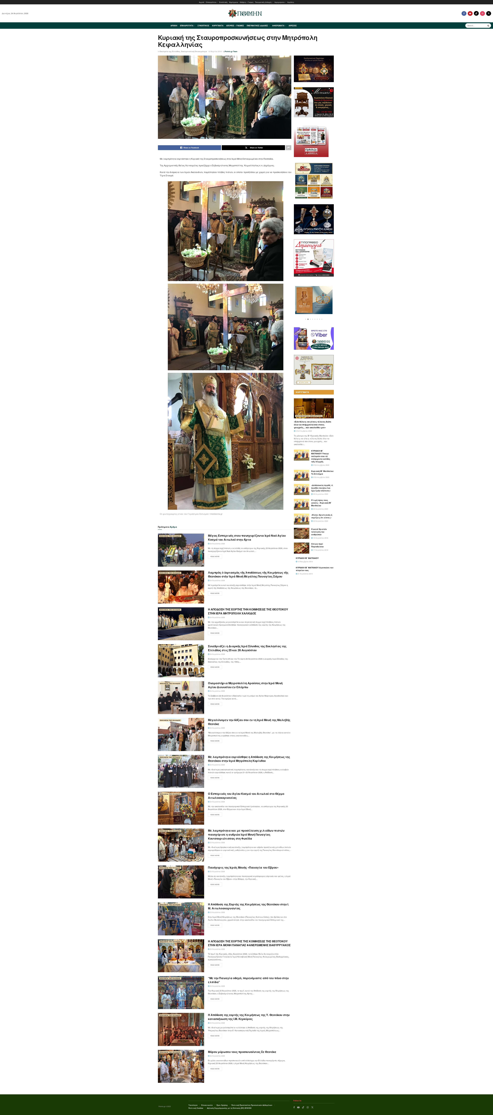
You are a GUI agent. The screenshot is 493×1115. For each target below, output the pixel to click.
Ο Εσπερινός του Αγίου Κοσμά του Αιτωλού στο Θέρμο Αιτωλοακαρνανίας (246, 796)
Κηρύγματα (233, 2)
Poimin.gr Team (231, 51)
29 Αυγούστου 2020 (320, 494)
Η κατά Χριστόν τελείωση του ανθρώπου (319, 532)
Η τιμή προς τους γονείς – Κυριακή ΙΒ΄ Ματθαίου (321, 503)
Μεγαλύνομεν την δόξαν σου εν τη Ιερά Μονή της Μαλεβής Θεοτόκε (249, 722)
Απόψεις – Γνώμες (247, 2)
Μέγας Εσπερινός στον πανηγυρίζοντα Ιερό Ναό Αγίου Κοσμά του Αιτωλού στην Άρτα (247, 537)
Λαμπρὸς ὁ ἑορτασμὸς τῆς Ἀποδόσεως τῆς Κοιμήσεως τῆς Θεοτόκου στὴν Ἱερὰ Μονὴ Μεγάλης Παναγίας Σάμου (248, 574)
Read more (215, 556)
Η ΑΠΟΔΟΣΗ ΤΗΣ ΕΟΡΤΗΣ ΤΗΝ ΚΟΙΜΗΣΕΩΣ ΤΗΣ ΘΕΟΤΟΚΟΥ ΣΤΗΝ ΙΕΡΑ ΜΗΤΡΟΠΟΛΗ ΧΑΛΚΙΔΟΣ (248, 611)
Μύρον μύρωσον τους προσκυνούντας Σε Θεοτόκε (242, 1052)
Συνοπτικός (223, 2)
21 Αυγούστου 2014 (305, 573)
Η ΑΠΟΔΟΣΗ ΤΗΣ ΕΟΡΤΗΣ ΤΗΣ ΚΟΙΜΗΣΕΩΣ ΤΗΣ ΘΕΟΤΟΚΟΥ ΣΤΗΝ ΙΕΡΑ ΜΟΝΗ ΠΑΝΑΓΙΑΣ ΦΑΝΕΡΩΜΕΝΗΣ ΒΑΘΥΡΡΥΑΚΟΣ (249, 943)
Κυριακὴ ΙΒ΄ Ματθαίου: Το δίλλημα (322, 472)
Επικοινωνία (207, 1105)
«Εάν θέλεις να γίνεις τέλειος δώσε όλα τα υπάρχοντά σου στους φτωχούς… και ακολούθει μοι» (312, 424)
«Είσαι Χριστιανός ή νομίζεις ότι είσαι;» (321, 516)
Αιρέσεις (290, 2)
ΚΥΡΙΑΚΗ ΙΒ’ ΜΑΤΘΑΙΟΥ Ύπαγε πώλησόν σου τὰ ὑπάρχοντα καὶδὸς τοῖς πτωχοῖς (320, 456)
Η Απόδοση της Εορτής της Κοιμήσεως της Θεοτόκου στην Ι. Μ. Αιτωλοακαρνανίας (248, 906)
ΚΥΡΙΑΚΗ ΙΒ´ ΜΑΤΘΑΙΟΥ (307, 558)
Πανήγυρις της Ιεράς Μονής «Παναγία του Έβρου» (243, 867)
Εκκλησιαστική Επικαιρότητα (194, 51)
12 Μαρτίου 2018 (215, 51)
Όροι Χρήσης (222, 1105)
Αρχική (201, 2)
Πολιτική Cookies (195, 1108)
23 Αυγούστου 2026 (217, 842)
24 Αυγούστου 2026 (217, 543)
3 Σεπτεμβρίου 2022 (303, 431)
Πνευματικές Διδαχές (263, 2)
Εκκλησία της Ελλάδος (170, 51)
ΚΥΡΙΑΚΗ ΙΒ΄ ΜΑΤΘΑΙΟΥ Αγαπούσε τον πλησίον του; (314, 569)
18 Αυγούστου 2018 (320, 538)
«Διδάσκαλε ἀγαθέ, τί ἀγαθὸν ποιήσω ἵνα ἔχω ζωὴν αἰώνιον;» (322, 488)
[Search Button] (488, 25)
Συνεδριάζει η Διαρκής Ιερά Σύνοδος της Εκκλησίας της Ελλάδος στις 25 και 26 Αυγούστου (247, 648)
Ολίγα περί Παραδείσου (317, 545)
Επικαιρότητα (211, 2)
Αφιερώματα (279, 2)
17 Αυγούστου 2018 (320, 550)
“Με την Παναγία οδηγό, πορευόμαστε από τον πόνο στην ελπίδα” (248, 980)
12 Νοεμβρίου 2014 (305, 561)
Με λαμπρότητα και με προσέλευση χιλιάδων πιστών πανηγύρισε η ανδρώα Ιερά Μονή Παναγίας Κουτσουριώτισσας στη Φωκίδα (246, 834)
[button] (305, 319)
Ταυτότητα (192, 1105)
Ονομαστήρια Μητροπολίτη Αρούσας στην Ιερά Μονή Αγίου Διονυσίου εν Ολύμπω (245, 685)
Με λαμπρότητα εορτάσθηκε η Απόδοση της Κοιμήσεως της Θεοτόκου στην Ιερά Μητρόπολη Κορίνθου (249, 759)
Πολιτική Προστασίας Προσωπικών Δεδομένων (251, 1105)
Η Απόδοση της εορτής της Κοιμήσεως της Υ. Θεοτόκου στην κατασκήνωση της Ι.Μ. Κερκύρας (249, 1017)
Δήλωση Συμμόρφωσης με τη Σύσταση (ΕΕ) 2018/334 (229, 1108)
